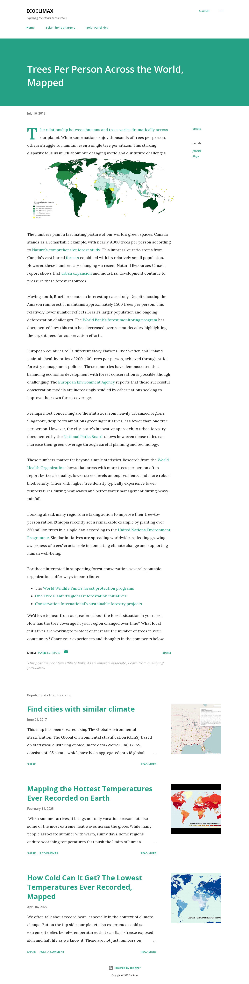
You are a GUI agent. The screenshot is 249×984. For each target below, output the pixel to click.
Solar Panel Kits (97, 27)
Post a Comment (52, 951)
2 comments (48, 853)
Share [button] (197, 128)
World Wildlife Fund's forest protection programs (88, 588)
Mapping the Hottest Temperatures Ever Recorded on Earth (90, 793)
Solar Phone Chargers (60, 27)
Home (30, 27)
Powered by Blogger (127, 968)
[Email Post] (66, 652)
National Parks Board (83, 436)
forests (72, 257)
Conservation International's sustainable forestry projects (88, 603)
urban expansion (76, 273)
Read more (148, 764)
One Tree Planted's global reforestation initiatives (81, 596)
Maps (196, 156)
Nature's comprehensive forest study (66, 249)
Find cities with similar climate (81, 709)
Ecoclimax (39, 11)
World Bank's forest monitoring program (120, 319)
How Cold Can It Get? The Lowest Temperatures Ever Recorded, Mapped (84, 887)
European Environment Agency (86, 382)
